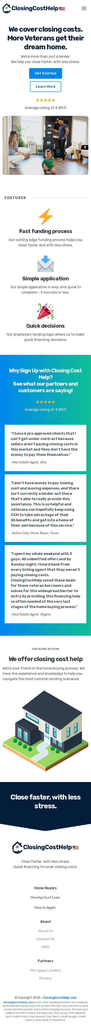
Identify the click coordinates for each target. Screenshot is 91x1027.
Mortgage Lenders (45, 970)
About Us (45, 931)
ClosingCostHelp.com (59, 998)
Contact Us (45, 939)
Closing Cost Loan (45, 897)
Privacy (45, 978)
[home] (38, 8)
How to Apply (45, 908)
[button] (84, 8)
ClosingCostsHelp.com (18, 1002)
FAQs (45, 947)
